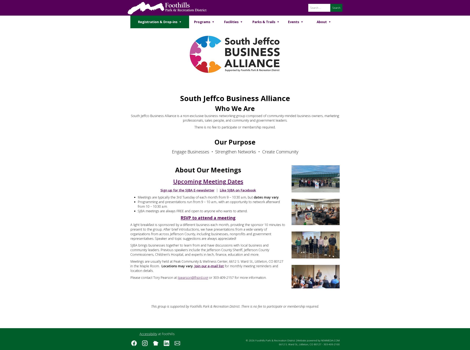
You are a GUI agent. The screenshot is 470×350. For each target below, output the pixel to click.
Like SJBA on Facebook (238, 190)
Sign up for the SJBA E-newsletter (187, 190)
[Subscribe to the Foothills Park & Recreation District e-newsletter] (179, 344)
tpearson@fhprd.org (193, 277)
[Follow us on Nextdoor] (157, 344)
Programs (202, 22)
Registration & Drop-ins (157, 22)
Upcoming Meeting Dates (208, 181)
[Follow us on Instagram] (146, 344)
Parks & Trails (263, 22)
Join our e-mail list (209, 266)
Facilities (231, 22)
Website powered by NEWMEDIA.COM (318, 340)
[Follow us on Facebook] (135, 344)
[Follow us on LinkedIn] (168, 344)
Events (293, 22)
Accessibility (148, 334)
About (322, 22)
